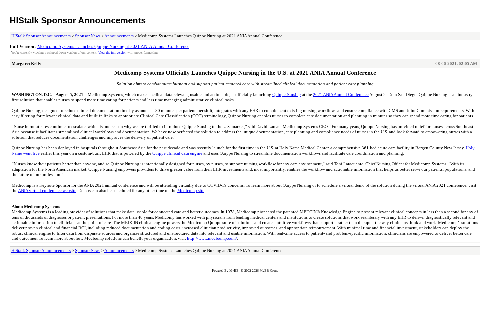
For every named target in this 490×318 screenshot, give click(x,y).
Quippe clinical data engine (177, 153)
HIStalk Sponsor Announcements (78, 20)
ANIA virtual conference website (47, 190)
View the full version (112, 52)
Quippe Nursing (286, 94)
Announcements (119, 35)
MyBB (234, 270)
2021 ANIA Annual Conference (341, 94)
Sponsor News (87, 35)
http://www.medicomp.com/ (212, 238)
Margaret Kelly (26, 63)
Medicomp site (190, 190)
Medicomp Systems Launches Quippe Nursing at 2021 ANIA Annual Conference (113, 46)
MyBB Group (269, 270)
